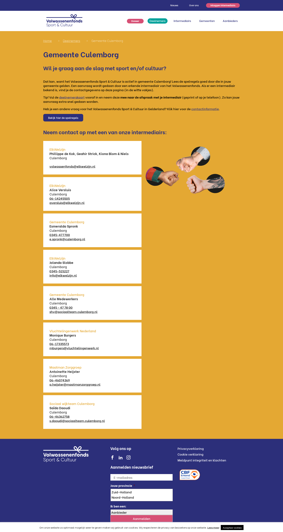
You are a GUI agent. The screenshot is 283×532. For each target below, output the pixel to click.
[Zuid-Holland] (142, 492)
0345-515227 (59, 271)
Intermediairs (182, 21)
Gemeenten (207, 21)
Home (47, 40)
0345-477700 (59, 234)
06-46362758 (59, 416)
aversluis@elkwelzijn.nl (67, 202)
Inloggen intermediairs (222, 5)
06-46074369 (59, 380)
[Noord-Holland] (142, 497)
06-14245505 (59, 198)
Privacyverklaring (191, 448)
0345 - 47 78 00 (61, 307)
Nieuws (174, 5)
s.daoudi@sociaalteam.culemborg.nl (77, 420)
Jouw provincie (122, 485)
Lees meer (213, 527)
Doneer (135, 21)
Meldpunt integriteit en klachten (202, 460)
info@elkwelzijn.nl (63, 275)
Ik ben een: (118, 506)
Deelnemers (157, 21)
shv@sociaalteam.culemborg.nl (73, 311)
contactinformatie (205, 108)
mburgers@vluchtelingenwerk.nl (74, 348)
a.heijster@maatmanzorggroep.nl (74, 384)
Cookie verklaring (190, 454)
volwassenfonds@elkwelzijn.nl (72, 166)
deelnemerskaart (72, 97)
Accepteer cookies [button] (232, 527)
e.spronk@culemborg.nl (67, 239)
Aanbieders (230, 21)
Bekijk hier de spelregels (63, 117)
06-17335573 (59, 343)
